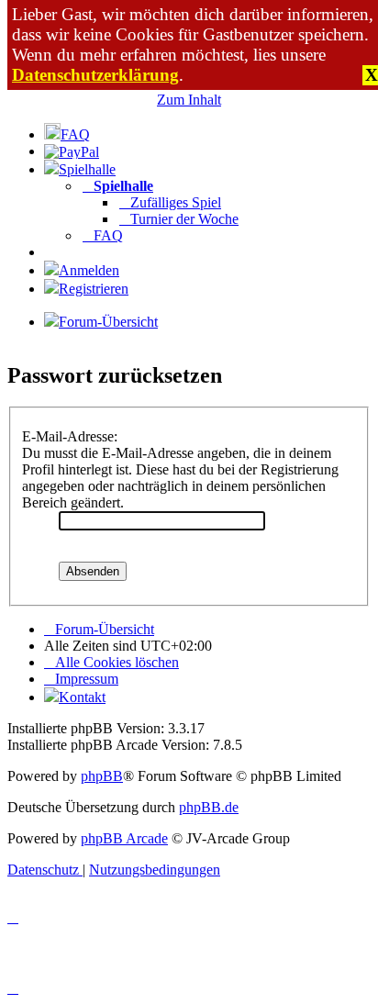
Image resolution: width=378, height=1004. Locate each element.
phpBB (102, 776)
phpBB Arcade (124, 838)
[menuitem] (67, 134)
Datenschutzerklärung (95, 74)
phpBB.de (209, 807)
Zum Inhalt (189, 99)
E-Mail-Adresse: (69, 436)
